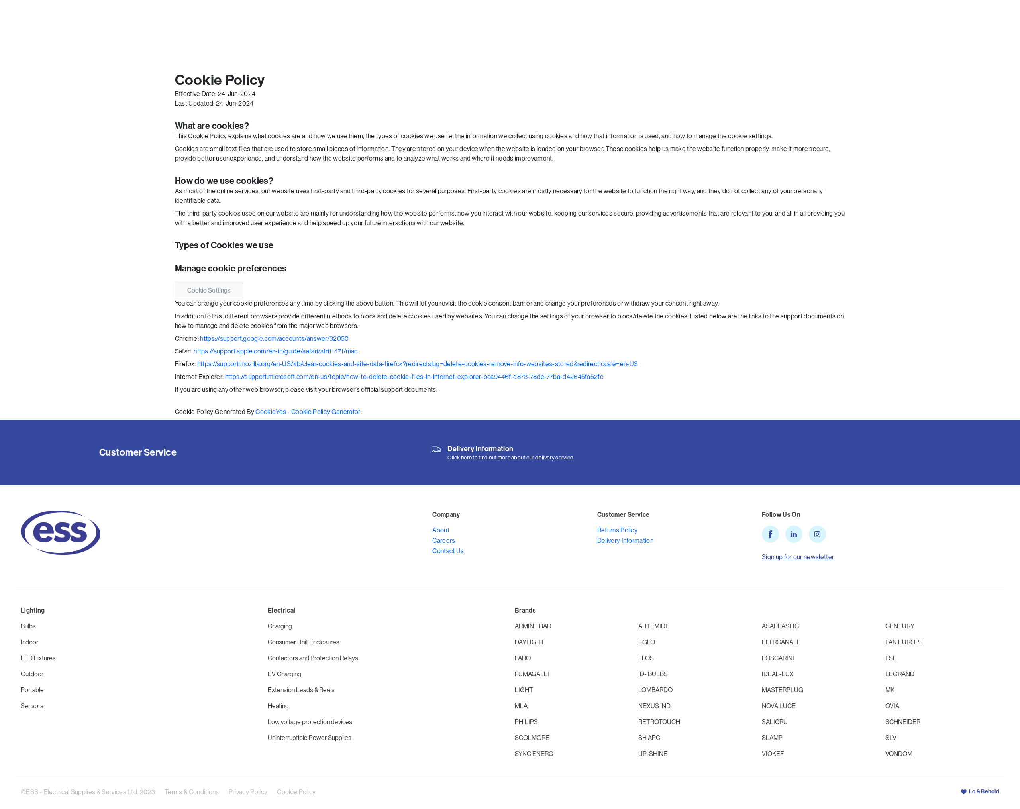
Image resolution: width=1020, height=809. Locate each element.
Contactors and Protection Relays (313, 658)
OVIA (892, 706)
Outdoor (32, 674)
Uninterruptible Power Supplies (309, 738)
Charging (280, 626)
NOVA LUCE (779, 706)
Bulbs (28, 626)
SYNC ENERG (534, 754)
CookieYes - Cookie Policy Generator (307, 412)
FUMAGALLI (532, 674)
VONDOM (898, 754)
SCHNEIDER (902, 722)
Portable (32, 690)
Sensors (32, 706)
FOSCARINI (778, 658)
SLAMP (772, 738)
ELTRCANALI (780, 642)
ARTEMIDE (653, 626)
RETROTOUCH (659, 722)
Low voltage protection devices (310, 722)
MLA (521, 706)
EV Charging (284, 674)
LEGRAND (899, 674)
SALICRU (775, 722)
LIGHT (524, 690)
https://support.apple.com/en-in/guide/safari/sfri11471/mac (276, 351)
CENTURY (899, 626)
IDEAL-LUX (778, 674)
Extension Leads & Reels (301, 690)
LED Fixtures (38, 658)
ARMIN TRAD (533, 626)
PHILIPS (526, 722)
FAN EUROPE (904, 642)
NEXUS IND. (654, 706)
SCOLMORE (532, 738)
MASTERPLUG (782, 690)
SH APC (649, 738)
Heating (278, 706)
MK (889, 690)
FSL (890, 658)
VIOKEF (773, 754)
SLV (890, 738)
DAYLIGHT (530, 642)
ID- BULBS (653, 674)
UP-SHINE (652, 754)
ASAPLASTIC (780, 626)
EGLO (646, 642)
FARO (523, 658)
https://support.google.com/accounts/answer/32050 (274, 338)
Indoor (29, 642)
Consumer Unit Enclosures (303, 642)
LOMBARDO (655, 690)
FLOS (646, 658)
